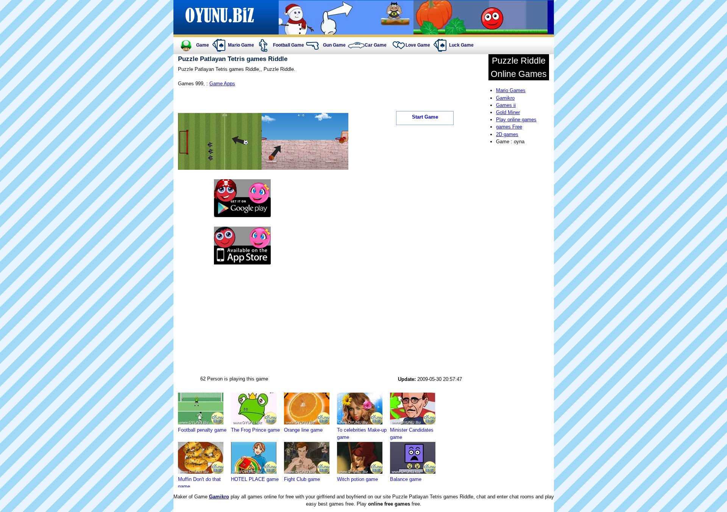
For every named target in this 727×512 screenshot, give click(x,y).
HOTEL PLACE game (255, 479)
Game (202, 45)
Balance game (405, 479)
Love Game (418, 45)
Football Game (288, 45)
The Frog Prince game (255, 430)
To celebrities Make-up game (362, 433)
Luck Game (461, 45)
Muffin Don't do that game (199, 482)
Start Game (425, 117)
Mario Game (241, 45)
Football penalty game (202, 430)
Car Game (376, 45)
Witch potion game (357, 479)
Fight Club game (302, 479)
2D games (507, 134)
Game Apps (222, 83)
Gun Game (334, 45)
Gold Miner (508, 112)
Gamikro (505, 98)
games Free (509, 127)
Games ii (506, 105)
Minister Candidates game (412, 433)
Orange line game (303, 430)
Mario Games (511, 90)
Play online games (516, 119)
